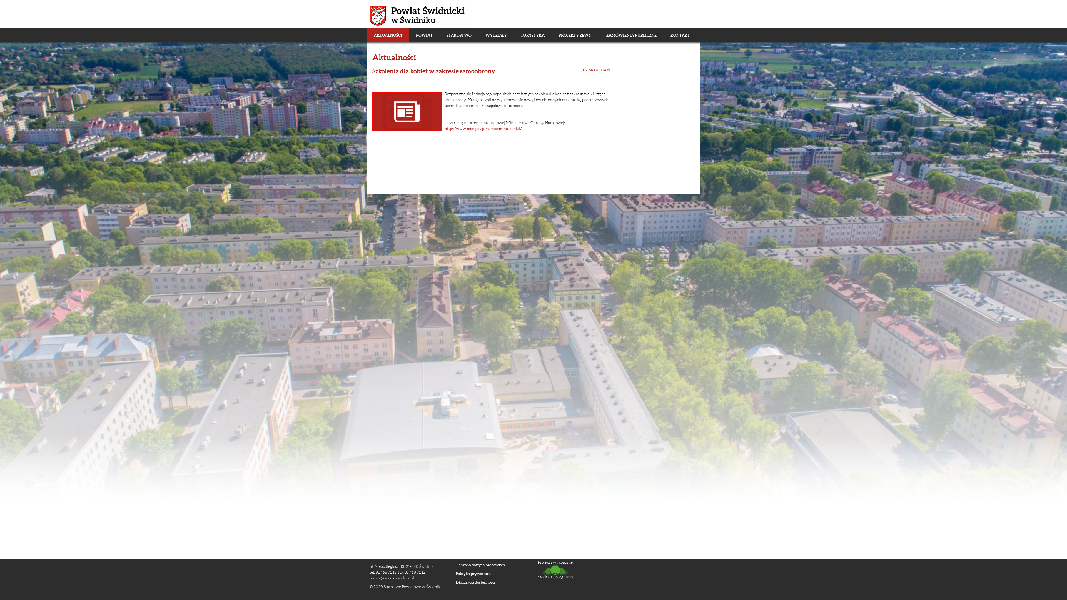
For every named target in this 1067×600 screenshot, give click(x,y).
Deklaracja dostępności (475, 582)
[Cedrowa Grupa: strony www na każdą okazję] (615, 572)
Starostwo (459, 35)
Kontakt (680, 35)
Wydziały (496, 35)
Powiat (424, 35)
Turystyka (533, 35)
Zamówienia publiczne (631, 35)
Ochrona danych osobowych (480, 565)
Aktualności (388, 35)
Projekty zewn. (575, 35)
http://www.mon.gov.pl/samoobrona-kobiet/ (483, 128)
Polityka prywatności (474, 573)
